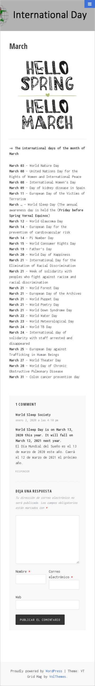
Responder (23, 471)
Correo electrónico (61, 574)
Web (18, 597)
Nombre (23, 571)
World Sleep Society (33, 415)
